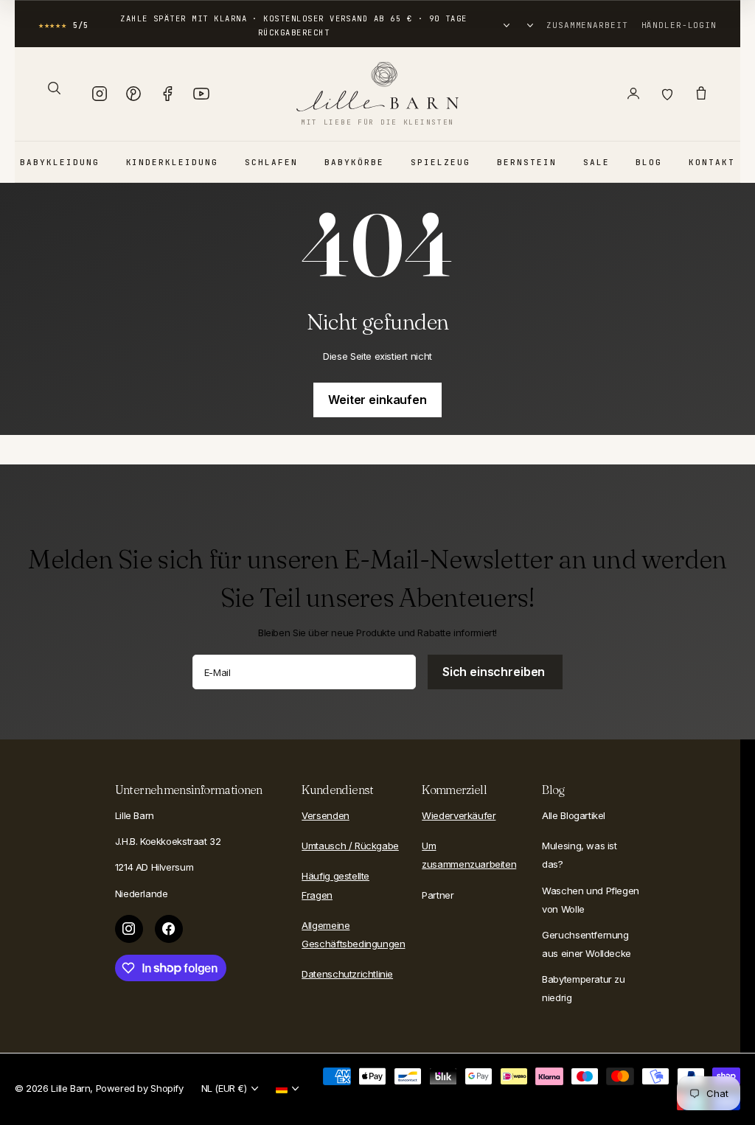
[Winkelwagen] (701, 93)
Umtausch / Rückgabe (350, 845)
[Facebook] (167, 93)
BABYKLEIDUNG (60, 162)
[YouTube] (201, 93)
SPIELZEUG (440, 162)
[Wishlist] (667, 93)
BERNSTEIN (527, 162)
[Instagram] (99, 93)
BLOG (649, 162)
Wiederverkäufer (458, 815)
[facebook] (169, 929)
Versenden (325, 815)
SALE (596, 162)
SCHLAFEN (271, 162)
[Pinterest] (133, 93)
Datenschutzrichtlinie (347, 974)
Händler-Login (679, 25)
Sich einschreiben (495, 671)
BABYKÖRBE (354, 162)
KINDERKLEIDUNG (172, 162)
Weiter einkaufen (377, 399)
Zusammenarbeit (586, 25)
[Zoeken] (53, 87)
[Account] (633, 93)
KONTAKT (712, 162)
